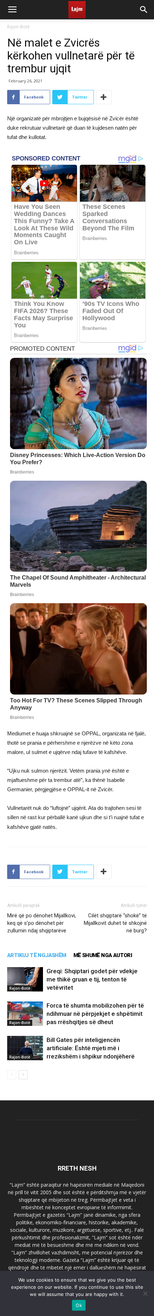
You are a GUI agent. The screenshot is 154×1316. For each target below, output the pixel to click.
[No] (145, 1293)
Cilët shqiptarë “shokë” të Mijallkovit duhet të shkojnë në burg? (115, 923)
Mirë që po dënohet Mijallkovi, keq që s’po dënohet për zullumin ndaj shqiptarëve (41, 923)
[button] (144, 9)
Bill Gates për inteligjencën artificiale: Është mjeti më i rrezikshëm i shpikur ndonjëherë (91, 1048)
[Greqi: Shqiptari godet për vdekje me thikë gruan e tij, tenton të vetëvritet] (25, 979)
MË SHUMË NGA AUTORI (102, 955)
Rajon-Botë (18, 27)
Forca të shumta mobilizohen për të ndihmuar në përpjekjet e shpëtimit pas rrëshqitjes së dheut (95, 1014)
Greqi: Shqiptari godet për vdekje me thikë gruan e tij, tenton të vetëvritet (92, 979)
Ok (79, 1305)
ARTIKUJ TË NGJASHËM (36, 955)
